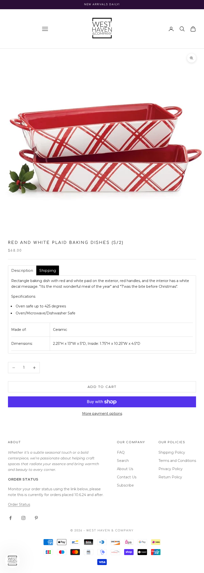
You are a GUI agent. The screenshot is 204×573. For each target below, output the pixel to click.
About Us (125, 469)
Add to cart (102, 387)
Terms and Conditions (177, 460)
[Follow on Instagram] (23, 517)
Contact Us (126, 477)
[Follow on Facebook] (10, 517)
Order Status (19, 504)
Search (123, 460)
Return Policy (170, 477)
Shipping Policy (171, 452)
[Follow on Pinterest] (36, 517)
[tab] (22, 270)
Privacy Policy (170, 469)
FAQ (121, 452)
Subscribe (125, 485)
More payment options (102, 413)
